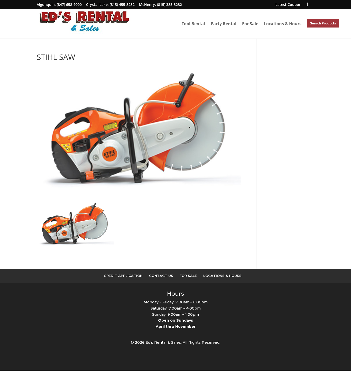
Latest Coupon (288, 4)
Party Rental (223, 23)
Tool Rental (193, 23)
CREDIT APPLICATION (123, 276)
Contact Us (161, 276)
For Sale (250, 23)
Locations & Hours (282, 23)
